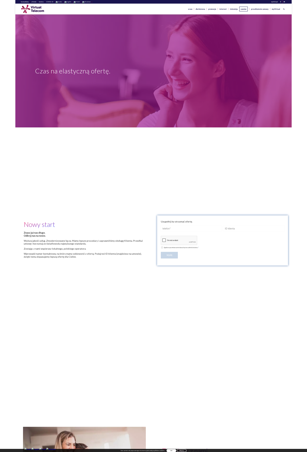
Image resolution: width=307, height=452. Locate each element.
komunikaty (25, 2)
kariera (41, 2)
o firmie (33, 2)
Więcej (182, 450)
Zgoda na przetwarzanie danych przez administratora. (181, 247)
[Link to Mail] (284, 2)
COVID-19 (49, 2)
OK (171, 450)
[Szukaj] (284, 9)
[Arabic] (59, 2)
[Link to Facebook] (280, 2)
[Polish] (77, 2)
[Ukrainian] (86, 2)
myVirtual (274, 2)
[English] (68, 2)
